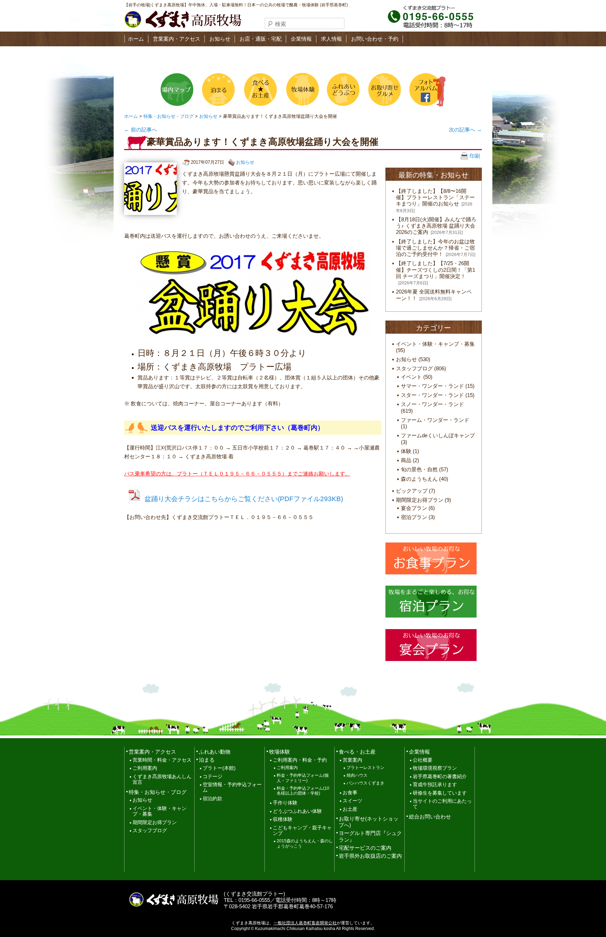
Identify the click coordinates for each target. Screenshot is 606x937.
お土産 (350, 809)
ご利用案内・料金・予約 (300, 760)
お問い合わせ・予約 (374, 39)
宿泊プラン (414, 517)
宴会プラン (414, 508)
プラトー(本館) (219, 768)
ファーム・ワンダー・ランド (435, 420)
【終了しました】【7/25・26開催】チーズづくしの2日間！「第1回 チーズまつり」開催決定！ (435, 269)
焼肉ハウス (357, 775)
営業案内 (352, 760)
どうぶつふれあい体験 (297, 811)
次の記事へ (465, 130)
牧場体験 (301, 90)
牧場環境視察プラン (435, 768)
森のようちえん (419, 479)
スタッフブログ (414, 368)
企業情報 (301, 39)
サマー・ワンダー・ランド (432, 386)
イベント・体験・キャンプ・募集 (435, 344)
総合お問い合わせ (430, 817)
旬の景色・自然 (419, 469)
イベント (411, 377)
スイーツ (352, 800)
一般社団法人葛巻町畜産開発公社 (305, 923)
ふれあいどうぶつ (342, 90)
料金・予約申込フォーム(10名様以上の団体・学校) (303, 791)
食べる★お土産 (260, 90)
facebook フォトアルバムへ (425, 90)
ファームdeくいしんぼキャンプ (438, 435)
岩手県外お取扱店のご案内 (370, 856)
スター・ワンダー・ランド (432, 395)
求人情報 (331, 39)
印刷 (474, 156)
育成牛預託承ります (435, 784)
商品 (406, 460)
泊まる (218, 90)
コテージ (212, 776)
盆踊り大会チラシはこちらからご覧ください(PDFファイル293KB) (243, 499)
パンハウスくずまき (365, 783)
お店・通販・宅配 (261, 39)
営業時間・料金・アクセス (162, 760)
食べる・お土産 (357, 752)
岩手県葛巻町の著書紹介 (440, 776)
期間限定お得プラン (419, 500)
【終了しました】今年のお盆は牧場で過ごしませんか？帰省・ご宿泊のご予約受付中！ (435, 247)
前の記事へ (140, 130)
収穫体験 (282, 819)
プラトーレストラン (365, 767)
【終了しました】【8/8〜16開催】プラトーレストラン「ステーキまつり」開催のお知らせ (435, 197)
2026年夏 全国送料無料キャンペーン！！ (434, 295)
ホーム (136, 39)
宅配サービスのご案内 (365, 848)
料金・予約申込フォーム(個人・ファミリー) (303, 778)
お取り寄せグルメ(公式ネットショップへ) (384, 90)
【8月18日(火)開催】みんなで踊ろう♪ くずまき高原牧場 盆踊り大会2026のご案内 (436, 225)
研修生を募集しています (440, 793)
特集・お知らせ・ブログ (168, 116)
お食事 (350, 792)
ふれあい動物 (214, 752)
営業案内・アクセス (176, 39)
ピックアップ (411, 491)
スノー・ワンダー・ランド (432, 404)
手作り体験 (285, 802)
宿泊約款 (212, 798)
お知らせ (219, 39)
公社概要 (422, 760)
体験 (406, 451)
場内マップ (177, 90)
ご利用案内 (145, 768)
